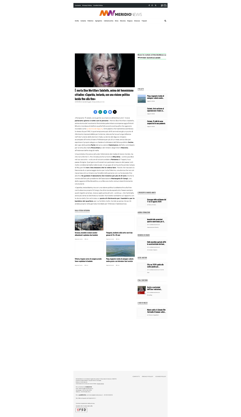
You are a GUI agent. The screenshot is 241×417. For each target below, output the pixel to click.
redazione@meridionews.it (86, 388)
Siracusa (137, 21)
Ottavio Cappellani (153, 315)
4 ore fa (80, 239)
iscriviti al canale (153, 58)
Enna (116, 21)
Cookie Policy (98, 5)
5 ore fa (80, 265)
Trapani (144, 21)
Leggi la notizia (151, 101)
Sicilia (77, 21)
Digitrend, (77, 239)
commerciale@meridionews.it (94, 395)
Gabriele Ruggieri (87, 102)
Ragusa (129, 21)
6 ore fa (112, 265)
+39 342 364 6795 (87, 390)
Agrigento (98, 21)
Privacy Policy (87, 5)
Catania (83, 21)
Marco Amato (152, 204)
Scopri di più (100, 383)
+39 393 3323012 (108, 395)
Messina (123, 21)
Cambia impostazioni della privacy (85, 403)
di (147, 204)
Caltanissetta (108, 21)
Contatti (78, 5)
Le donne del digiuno (95, 129)
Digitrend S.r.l (92, 398)
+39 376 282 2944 (85, 391)
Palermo (90, 21)
